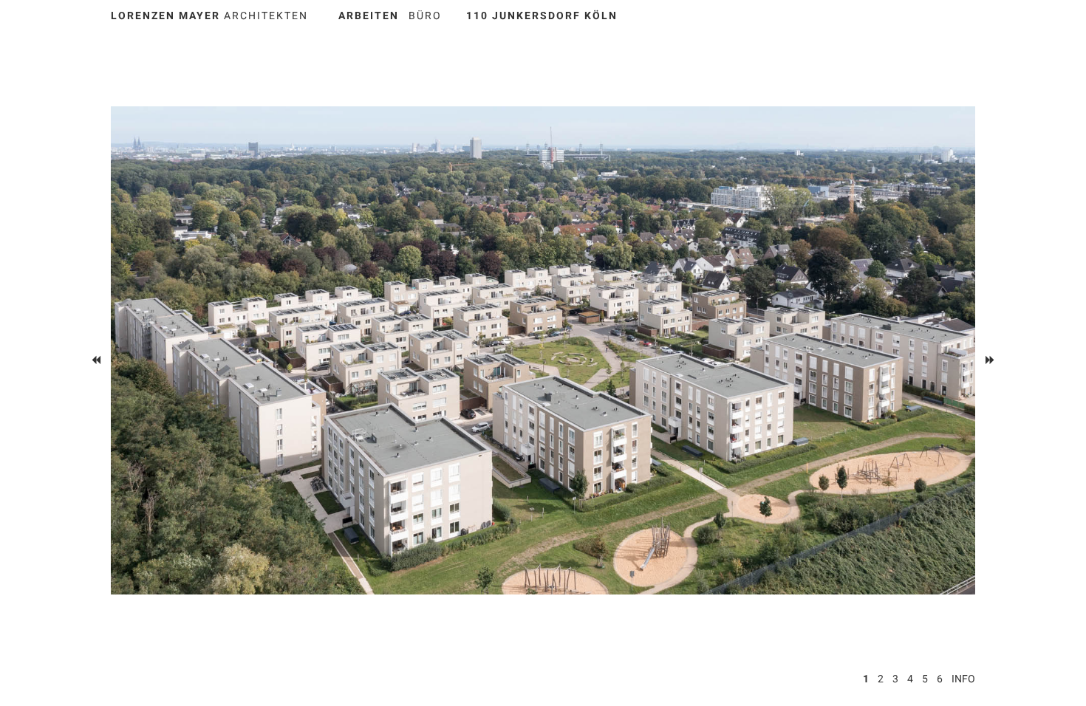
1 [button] (866, 679)
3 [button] (895, 679)
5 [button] (925, 679)
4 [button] (910, 679)
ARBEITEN (368, 15)
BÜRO (425, 15)
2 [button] (881, 679)
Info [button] (963, 679)
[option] (543, 350)
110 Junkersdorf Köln (542, 15)
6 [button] (940, 679)
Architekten (209, 15)
